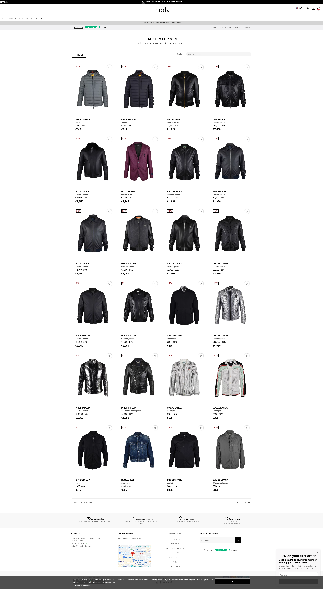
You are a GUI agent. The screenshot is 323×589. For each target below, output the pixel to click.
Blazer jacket (127, 194)
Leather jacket (173, 122)
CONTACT (175, 544)
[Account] (313, 8)
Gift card (175, 566)
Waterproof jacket (220, 483)
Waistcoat (171, 339)
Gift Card (4, 2)
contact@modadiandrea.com (232, 523)
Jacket (78, 122)
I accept (232, 581)
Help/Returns (175, 539)
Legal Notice (175, 557)
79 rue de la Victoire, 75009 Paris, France (86, 538)
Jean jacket (126, 483)
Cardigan (171, 411)
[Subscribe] (238, 540)
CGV (175, 562)
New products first (219, 54)
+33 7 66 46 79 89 (232, 521)
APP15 (178, 23)
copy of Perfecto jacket (131, 411)
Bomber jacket (173, 194)
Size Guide (175, 553)
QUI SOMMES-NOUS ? (175, 548)
